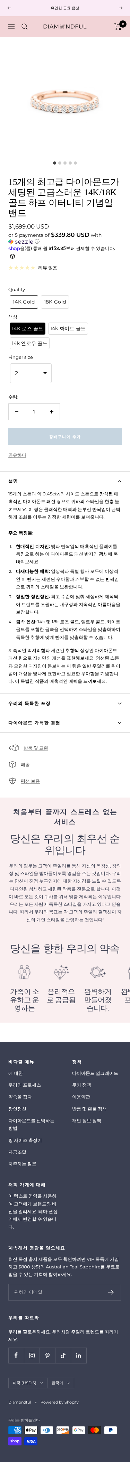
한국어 (57, 1382)
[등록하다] (111, 1292)
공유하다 (17, 455)
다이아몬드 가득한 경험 (34, 722)
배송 (25, 764)
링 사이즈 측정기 (25, 1140)
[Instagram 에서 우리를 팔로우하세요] (32, 1355)
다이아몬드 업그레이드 (95, 1073)
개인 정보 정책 (86, 1120)
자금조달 (17, 1152)
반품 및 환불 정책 (89, 1108)
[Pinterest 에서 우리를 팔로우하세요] (47, 1355)
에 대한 (15, 1073)
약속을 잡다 (20, 1096)
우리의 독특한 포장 (29, 703)
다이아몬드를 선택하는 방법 (31, 1124)
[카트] (118, 26)
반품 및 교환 (36, 748)
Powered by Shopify (60, 1402)
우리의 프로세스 (24, 1085)
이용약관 (81, 1096)
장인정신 (17, 1108)
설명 (13, 481)
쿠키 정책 (81, 1085)
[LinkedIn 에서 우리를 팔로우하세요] (78, 1355)
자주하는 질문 (22, 1163)
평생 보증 (30, 781)
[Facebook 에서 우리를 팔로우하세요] (16, 1355)
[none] (24, 302)
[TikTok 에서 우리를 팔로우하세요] (63, 1355)
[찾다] (24, 27)
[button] (65, 238)
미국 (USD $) (24, 1382)
